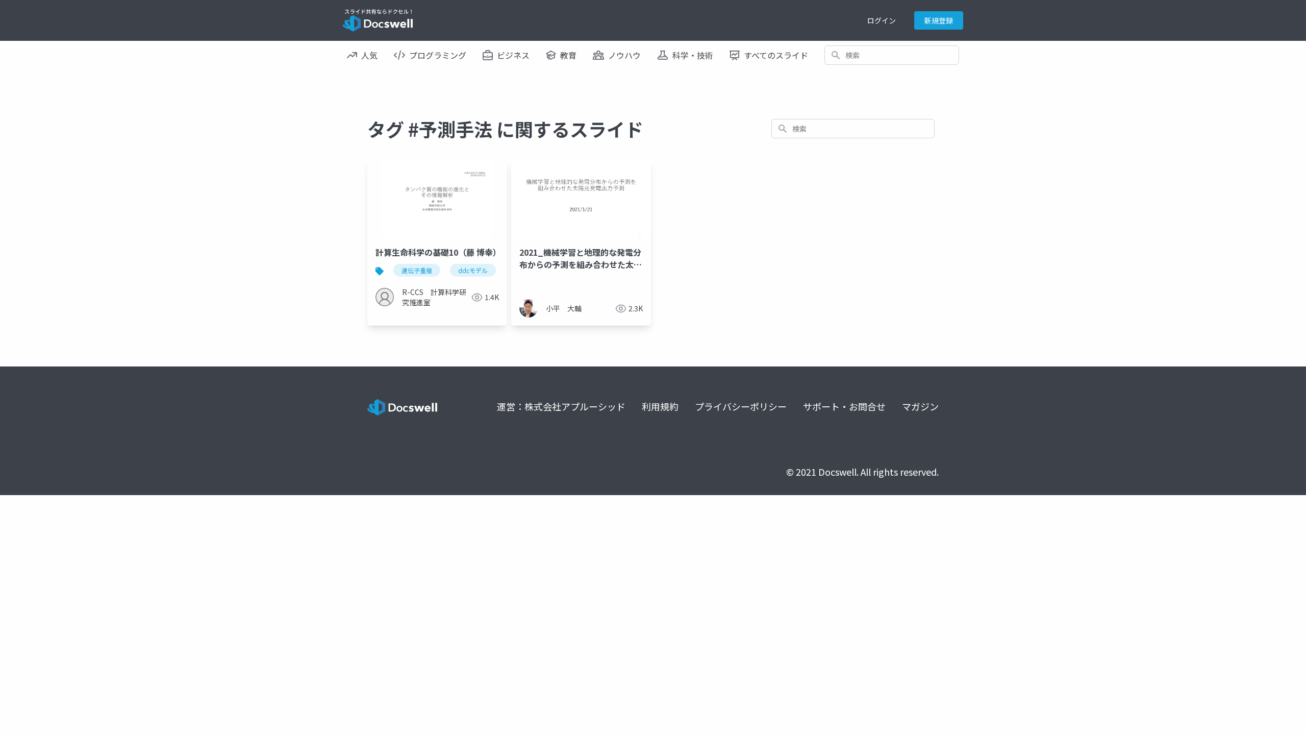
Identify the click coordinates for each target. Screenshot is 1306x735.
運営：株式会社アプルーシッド (561, 406)
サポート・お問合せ (844, 406)
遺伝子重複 (416, 270)
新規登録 (938, 20)
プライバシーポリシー (741, 406)
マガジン (920, 406)
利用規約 (660, 406)
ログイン (881, 20)
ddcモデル (473, 270)
